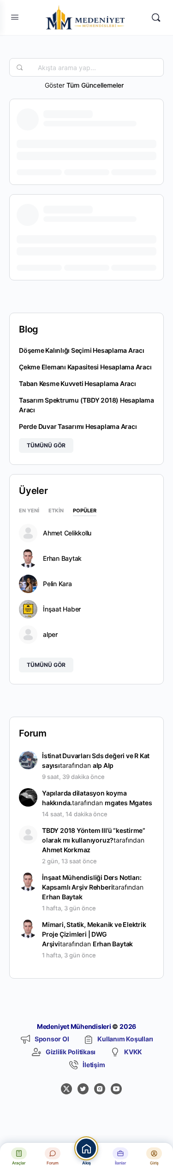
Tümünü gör (46, 445)
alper (50, 634)
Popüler (84, 511)
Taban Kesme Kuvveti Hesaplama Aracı (77, 383)
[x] (66, 1088)
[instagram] (99, 1088)
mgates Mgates (128, 803)
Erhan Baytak (62, 558)
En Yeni (29, 511)
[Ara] (155, 17)
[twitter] (83, 1088)
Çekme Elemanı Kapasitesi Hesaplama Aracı (85, 367)
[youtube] (116, 1088)
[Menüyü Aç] (14, 17)
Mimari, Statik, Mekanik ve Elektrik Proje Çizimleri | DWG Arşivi (94, 934)
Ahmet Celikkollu (67, 533)
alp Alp (103, 765)
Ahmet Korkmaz (66, 850)
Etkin (56, 511)
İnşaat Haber (62, 609)
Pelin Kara (57, 584)
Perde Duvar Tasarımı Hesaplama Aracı (78, 426)
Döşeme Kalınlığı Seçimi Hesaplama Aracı (81, 350)
